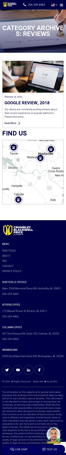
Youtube (18, 370)
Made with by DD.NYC (45, 381)
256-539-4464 (36, 5)
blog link (33, 94)
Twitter (7, 370)
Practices (9, 251)
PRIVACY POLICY (11, 271)
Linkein (28, 370)
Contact (8, 266)
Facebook (39, 370)
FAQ (4, 261)
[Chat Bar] (33, 449)
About (6, 256)
